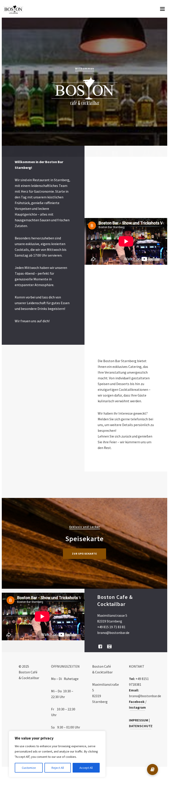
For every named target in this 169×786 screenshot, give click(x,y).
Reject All (57, 768)
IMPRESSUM (138, 720)
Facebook (137, 701)
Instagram (137, 707)
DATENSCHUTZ (140, 726)
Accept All (86, 768)
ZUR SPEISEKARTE (84, 553)
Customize (29, 768)
